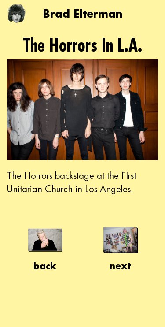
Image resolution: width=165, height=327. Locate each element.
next (120, 265)
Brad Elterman (82, 13)
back (44, 265)
